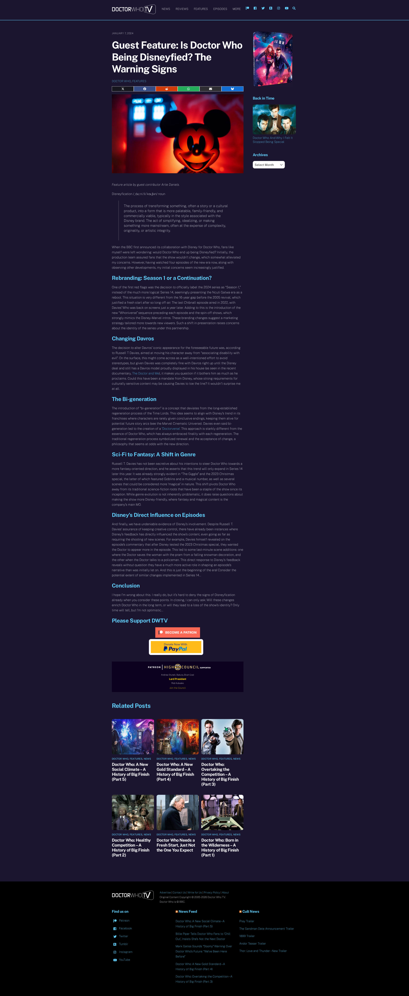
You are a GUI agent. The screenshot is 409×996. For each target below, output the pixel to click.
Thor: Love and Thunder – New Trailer (263, 951)
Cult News (250, 911)
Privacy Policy (212, 892)
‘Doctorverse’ (171, 429)
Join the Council (178, 688)
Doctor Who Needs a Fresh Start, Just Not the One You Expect (176, 845)
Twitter (123, 936)
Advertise (165, 892)
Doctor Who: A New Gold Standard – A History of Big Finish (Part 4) (175, 772)
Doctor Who (121, 81)
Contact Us (179, 892)
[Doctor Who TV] (134, 12)
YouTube (124, 959)
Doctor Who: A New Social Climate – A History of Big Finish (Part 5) (130, 772)
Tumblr (123, 944)
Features (201, 9)
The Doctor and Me (145, 373)
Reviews (182, 9)
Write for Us (195, 892)
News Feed (188, 911)
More (237, 9)
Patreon (123, 920)
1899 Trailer (247, 936)
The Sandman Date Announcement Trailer (266, 928)
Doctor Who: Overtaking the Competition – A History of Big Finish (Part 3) (220, 774)
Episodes (220, 9)
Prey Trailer (246, 921)
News (166, 9)
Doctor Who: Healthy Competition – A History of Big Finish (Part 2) (131, 847)
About (225, 892)
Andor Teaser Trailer (252, 943)
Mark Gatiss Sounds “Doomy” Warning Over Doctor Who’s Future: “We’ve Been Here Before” (204, 951)
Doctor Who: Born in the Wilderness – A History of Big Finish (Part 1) (220, 847)
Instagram (125, 951)
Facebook (125, 928)
